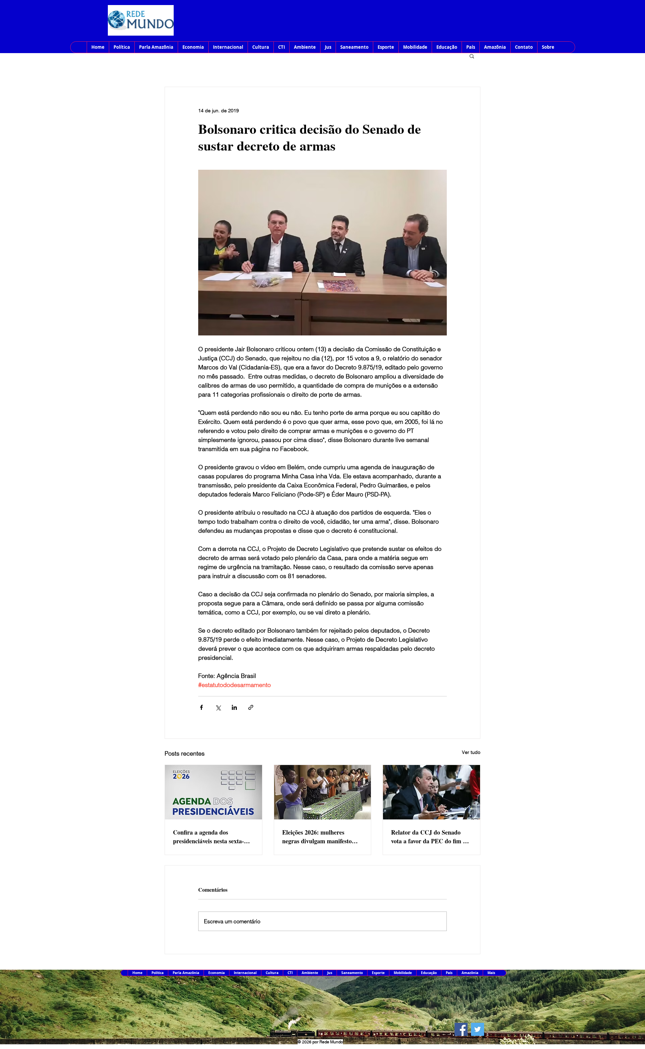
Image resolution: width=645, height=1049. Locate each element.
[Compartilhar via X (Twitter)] (218, 707)
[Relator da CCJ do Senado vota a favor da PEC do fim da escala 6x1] (431, 792)
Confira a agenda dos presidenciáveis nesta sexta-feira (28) (208, 836)
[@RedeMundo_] (477, 1029)
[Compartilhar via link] (251, 707)
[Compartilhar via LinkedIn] (234, 707)
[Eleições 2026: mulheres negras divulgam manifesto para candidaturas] (322, 792)
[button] (472, 55)
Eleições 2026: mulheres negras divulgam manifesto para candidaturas (317, 836)
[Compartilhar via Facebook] (201, 707)
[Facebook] (461, 1029)
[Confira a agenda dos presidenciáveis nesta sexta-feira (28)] (213, 792)
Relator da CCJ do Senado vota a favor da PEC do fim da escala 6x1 (430, 836)
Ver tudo (471, 752)
